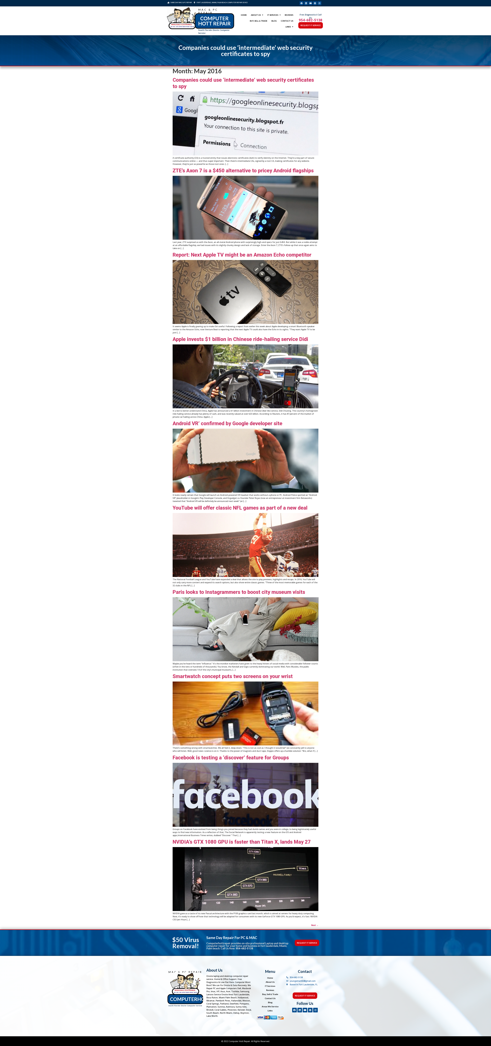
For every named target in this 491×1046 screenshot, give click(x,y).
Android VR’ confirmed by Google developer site (227, 423)
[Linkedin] (306, 3)
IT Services (272, 15)
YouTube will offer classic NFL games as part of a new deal (240, 508)
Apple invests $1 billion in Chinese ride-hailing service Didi (240, 339)
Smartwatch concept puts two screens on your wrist (233, 676)
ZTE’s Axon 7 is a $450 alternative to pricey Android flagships (243, 171)
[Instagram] (319, 3)
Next (314, 925)
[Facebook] (301, 3)
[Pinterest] (315, 3)
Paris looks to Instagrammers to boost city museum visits (239, 592)
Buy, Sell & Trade (258, 21)
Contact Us (287, 21)
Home (244, 15)
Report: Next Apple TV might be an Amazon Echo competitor (242, 255)
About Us (256, 15)
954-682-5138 (310, 20)
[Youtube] (310, 3)
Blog (274, 21)
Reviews (289, 15)
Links (288, 27)
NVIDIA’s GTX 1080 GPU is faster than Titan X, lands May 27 (242, 842)
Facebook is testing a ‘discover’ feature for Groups (231, 758)
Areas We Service (270, 1006)
